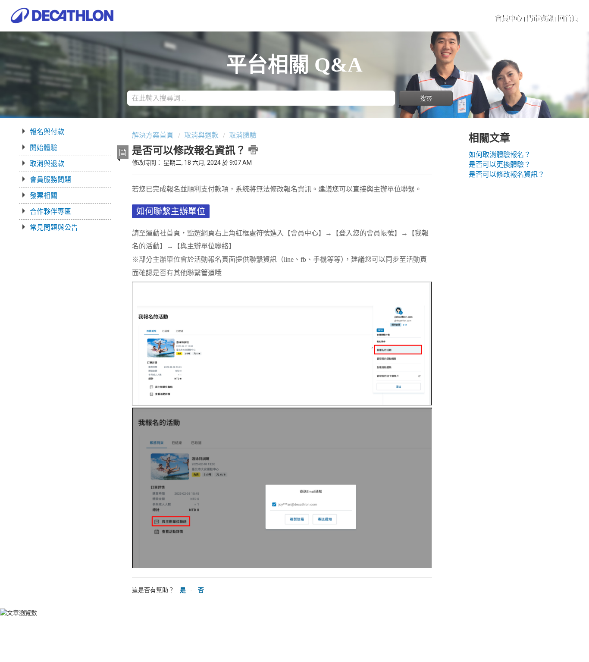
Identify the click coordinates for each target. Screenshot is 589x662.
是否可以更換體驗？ (500, 164)
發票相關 (43, 195)
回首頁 (568, 18)
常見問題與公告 (54, 227)
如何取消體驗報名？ (500, 154)
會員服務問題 (50, 179)
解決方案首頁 (153, 135)
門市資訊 (541, 18)
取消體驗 (243, 135)
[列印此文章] (253, 149)
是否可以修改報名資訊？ (507, 174)
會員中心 (509, 18)
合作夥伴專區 (50, 211)
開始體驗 (43, 147)
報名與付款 (47, 131)
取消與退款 (47, 163)
